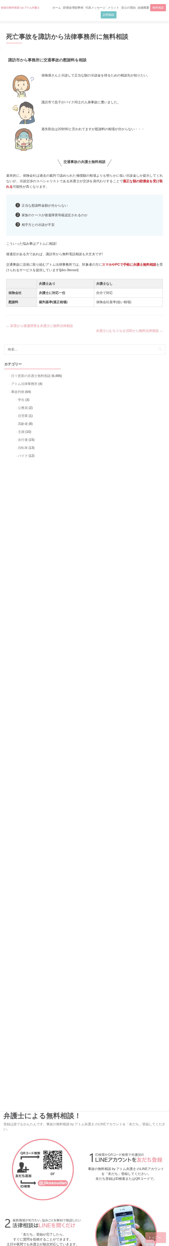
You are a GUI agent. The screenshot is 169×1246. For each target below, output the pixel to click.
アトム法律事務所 (24, 384)
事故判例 (17, 392)
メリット (113, 7)
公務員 (23, 408)
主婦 (21, 432)
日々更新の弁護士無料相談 (31, 376)
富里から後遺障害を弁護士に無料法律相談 (39, 326)
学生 (21, 400)
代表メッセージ (95, 7)
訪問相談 (108, 14)
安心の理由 (128, 7)
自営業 (23, 416)
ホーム (56, 7)
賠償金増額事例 (73, 7)
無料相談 (158, 7)
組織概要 (143, 7)
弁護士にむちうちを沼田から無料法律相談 (129, 330)
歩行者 (23, 440)
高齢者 (23, 424)
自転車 (23, 447)
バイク (23, 455)
